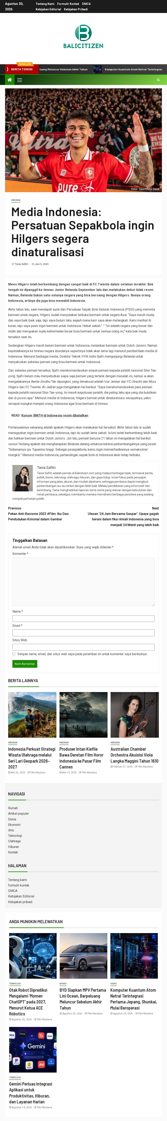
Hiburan (15, 200)
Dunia (12, 819)
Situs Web (19, 640)
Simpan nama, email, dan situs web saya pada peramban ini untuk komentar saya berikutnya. (82, 654)
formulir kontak (68, 3)
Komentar (20, 554)
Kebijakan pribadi (76, 9)
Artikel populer (18, 814)
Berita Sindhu (40, 382)
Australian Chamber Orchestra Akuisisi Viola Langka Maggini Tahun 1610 (134, 754)
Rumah (13, 808)
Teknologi (15, 836)
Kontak (13, 852)
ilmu (11, 830)
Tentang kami (45, 3)
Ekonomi (14, 825)
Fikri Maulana (38, 772)
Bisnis (63, 984)
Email (17, 626)
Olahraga (14, 841)
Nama (17, 611)
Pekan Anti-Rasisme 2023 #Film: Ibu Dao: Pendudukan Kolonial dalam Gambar (38, 513)
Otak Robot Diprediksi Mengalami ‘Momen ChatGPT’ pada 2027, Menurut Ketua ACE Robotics (28, 1001)
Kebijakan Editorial (48, 9)
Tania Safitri (22, 264)
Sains (113, 984)
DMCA (86, 3)
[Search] (158, 80)
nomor (13, 444)
